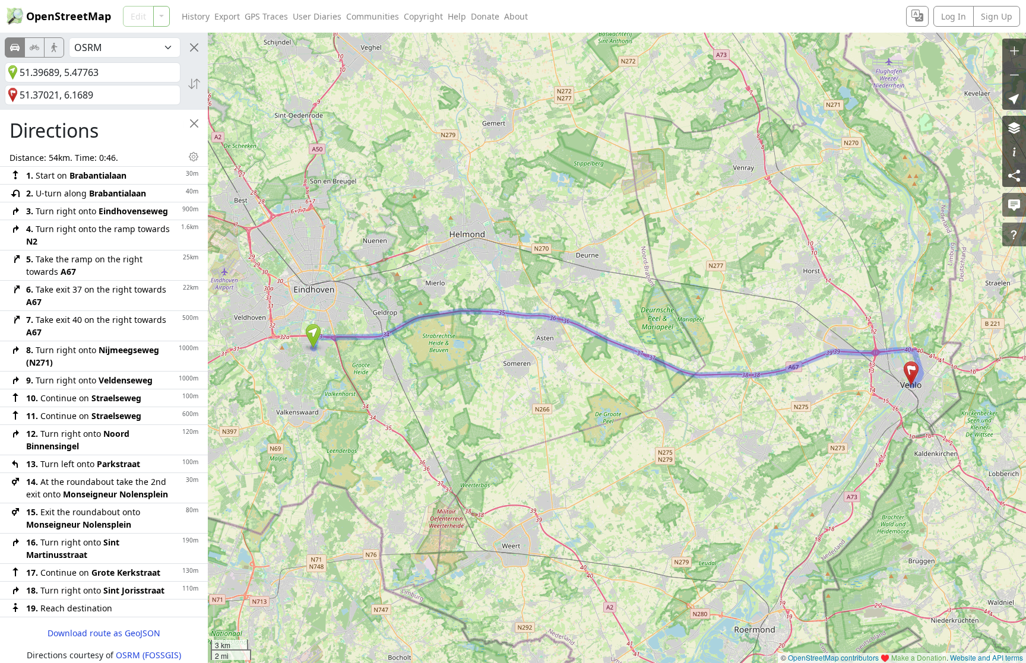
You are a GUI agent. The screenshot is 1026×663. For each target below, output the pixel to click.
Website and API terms (986, 657)
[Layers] (1014, 127)
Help (457, 16)
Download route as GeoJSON (104, 633)
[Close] (194, 47)
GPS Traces (266, 16)
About (516, 16)
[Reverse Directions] (194, 84)
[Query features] (1014, 234)
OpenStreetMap (68, 16)
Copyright (423, 16)
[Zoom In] (1014, 50)
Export (227, 16)
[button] (313, 336)
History (196, 16)
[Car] (15, 47)
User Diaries (317, 16)
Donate (485, 16)
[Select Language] (917, 16)
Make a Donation (918, 657)
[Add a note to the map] (1014, 205)
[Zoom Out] (1014, 74)
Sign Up (996, 16)
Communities (372, 16)
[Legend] (1014, 151)
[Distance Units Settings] (193, 157)
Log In (953, 16)
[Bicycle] (34, 47)
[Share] (1014, 175)
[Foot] (54, 47)
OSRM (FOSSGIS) (148, 655)
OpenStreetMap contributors (833, 657)
